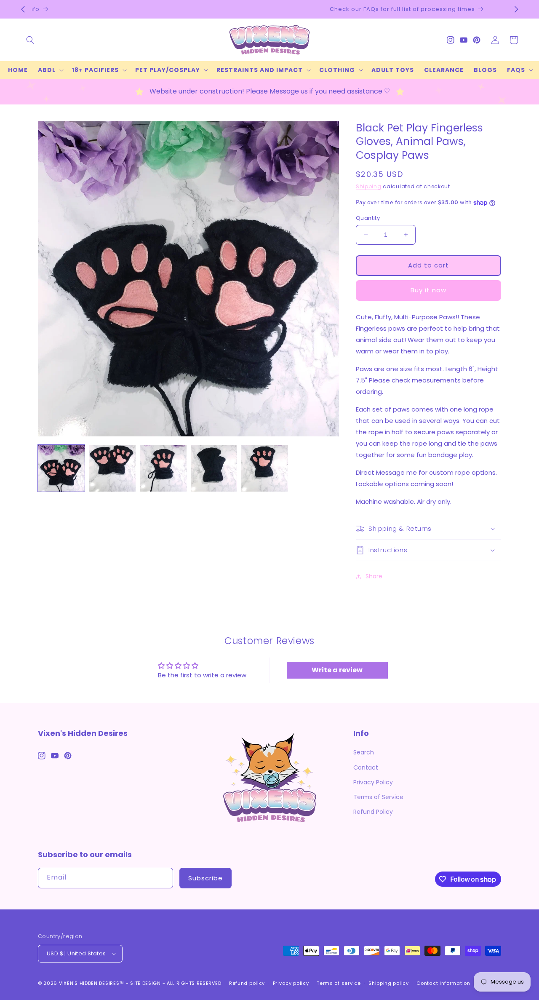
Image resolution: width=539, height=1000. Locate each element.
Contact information (443, 983)
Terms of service (338, 983)
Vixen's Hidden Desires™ (91, 983)
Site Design (145, 983)
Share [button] (374, 576)
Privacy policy (291, 983)
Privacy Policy (373, 782)
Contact (365, 767)
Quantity (368, 218)
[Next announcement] (516, 9)
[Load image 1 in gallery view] (61, 468)
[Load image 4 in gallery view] (214, 468)
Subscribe (205, 878)
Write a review (337, 670)
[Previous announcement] (22, 9)
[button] (30, 40)
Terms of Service (378, 797)
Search (363, 752)
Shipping (369, 186)
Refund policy (247, 983)
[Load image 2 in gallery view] (112, 468)
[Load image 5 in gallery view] (264, 468)
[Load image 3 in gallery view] (163, 468)
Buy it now (428, 290)
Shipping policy (388, 983)
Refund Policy (373, 811)
